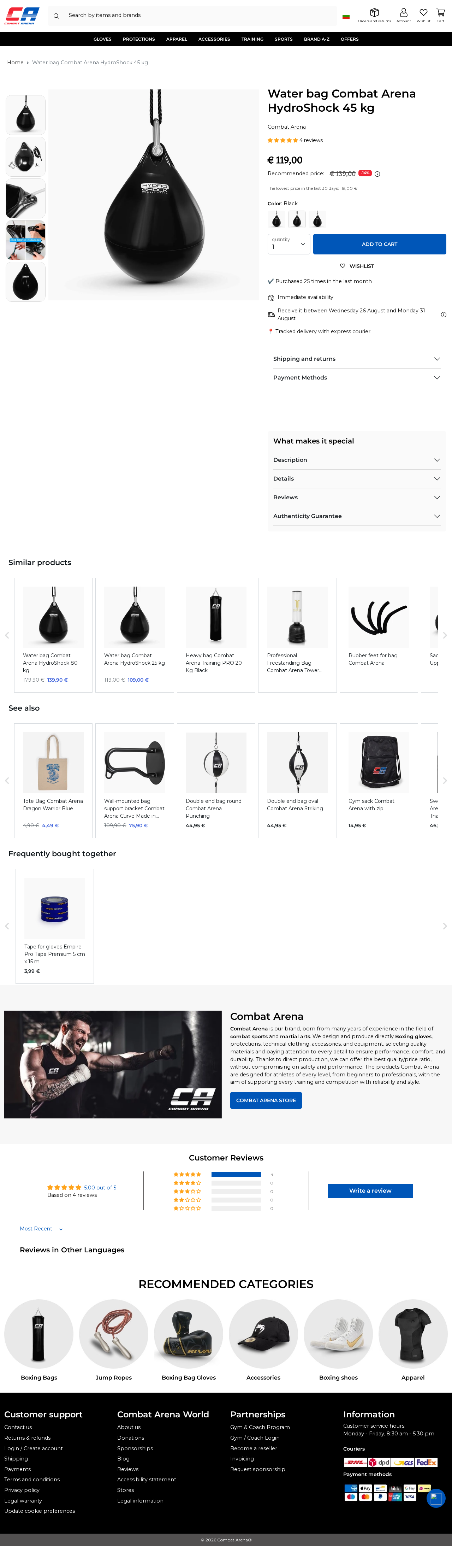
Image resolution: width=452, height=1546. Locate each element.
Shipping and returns (304, 358)
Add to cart (379, 244)
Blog (123, 1459)
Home (15, 62)
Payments (17, 1469)
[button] (283, 140)
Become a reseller (253, 1448)
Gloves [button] (103, 39)
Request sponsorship (257, 1469)
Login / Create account (33, 1448)
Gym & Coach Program (260, 1427)
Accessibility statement (146, 1479)
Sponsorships (135, 1448)
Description (290, 460)
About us (129, 1427)
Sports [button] (284, 39)
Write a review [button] (370, 1190)
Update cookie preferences (39, 1511)
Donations (130, 1438)
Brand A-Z (316, 39)
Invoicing (242, 1459)
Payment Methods (300, 377)
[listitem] (53, 635)
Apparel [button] (176, 39)
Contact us (18, 1427)
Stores (125, 1490)
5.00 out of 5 (100, 1188)
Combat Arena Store (266, 1100)
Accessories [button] (214, 39)
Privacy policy (22, 1490)
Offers (350, 39)
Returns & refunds (27, 1438)
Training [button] (252, 39)
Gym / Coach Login (255, 1438)
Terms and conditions (32, 1479)
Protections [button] (139, 39)
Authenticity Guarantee (307, 516)
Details (283, 478)
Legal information (140, 1501)
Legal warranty (23, 1501)
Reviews (285, 497)
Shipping (16, 1459)
